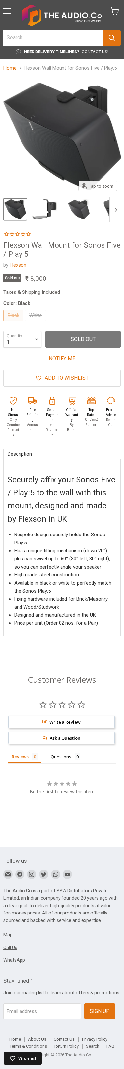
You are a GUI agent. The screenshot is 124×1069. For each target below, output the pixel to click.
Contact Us (64, 1039)
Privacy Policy (94, 1039)
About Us (37, 1039)
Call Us (10, 947)
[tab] (19, 454)
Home (10, 68)
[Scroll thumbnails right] (114, 209)
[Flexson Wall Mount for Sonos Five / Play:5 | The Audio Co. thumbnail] (15, 209)
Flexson (18, 265)
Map (8, 934)
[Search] (112, 38)
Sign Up (100, 1011)
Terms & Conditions (28, 1046)
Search (92, 1046)
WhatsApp (14, 960)
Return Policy (66, 1046)
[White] (36, 323)
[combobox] (53, 38)
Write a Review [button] (65, 722)
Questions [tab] (61, 757)
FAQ (110, 1046)
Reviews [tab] (20, 757)
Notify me (62, 358)
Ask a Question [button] (65, 738)
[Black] (14, 323)
